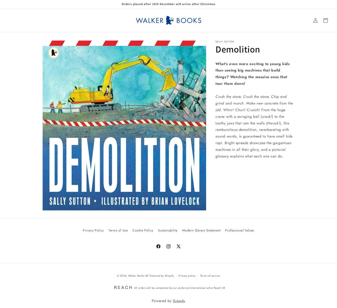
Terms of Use (118, 230)
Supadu (179, 300)
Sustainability (167, 230)
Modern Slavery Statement (201, 230)
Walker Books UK (138, 276)
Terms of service (210, 276)
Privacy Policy (93, 230)
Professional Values (239, 230)
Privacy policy (187, 276)
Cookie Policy (143, 230)
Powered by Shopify (162, 276)
